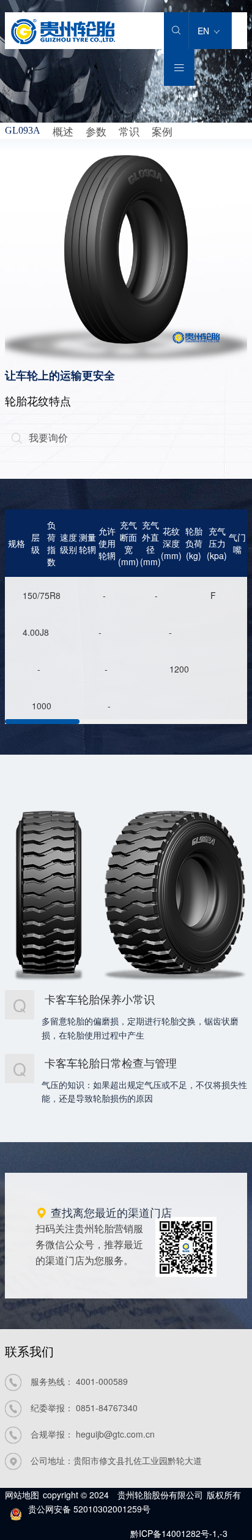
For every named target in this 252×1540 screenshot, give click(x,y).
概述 (63, 131)
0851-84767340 (107, 1407)
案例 (162, 131)
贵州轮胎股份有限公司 (160, 1495)
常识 (129, 131)
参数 (96, 131)
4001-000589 (102, 1381)
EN (205, 31)
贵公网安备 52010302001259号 (89, 1509)
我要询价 (39, 437)
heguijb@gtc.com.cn (115, 1434)
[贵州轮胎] (63, 40)
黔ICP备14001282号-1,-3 (179, 1533)
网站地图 (22, 1495)
